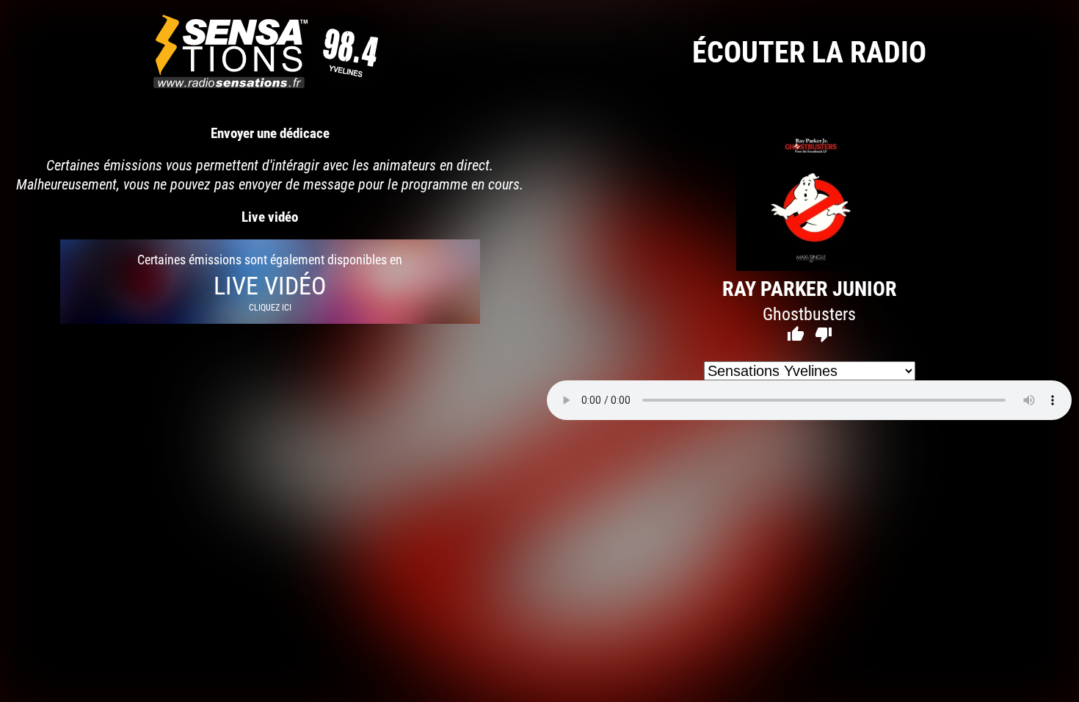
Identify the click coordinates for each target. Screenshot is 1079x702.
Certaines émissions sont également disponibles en (269, 281)
